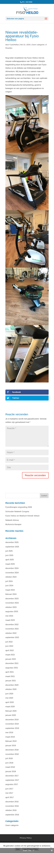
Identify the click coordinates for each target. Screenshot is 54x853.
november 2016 (12, 806)
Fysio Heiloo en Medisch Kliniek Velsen (22, 516)
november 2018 (12, 754)
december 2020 (11, 685)
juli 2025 (9, 551)
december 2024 (11, 568)
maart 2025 (10, 564)
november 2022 (12, 629)
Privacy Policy (26, 838)
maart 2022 (10, 655)
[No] (51, 848)
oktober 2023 (10, 607)
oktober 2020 (10, 689)
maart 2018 (10, 767)
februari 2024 (10, 594)
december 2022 (11, 624)
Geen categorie (38, 45)
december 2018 (11, 750)
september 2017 (12, 780)
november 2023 (12, 603)
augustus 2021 (11, 668)
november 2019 (12, 724)
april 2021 (9, 672)
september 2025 (12, 547)
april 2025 (9, 559)
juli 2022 (9, 642)
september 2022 (12, 637)
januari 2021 (10, 680)
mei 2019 (9, 732)
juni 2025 (9, 555)
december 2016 (11, 802)
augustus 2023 (11, 611)
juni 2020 (9, 694)
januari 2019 (10, 745)
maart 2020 (10, 706)
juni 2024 (9, 585)
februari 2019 (10, 741)
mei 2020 (9, 698)
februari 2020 (10, 711)
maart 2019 (10, 737)
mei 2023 (9, 616)
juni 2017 (9, 789)
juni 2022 (9, 646)
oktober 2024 (10, 577)
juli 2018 (9, 758)
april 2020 (9, 702)
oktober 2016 (10, 810)
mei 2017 (9, 793)
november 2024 (12, 573)
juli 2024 (9, 581)
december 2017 (11, 776)
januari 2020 (10, 715)
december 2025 (11, 542)
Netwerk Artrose (12, 520)
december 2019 (11, 719)
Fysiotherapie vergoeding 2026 (18, 507)
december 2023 (11, 598)
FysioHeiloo (14, 45)
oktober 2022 (10, 633)
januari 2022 (10, 659)
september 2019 (12, 728)
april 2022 (9, 650)
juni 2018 (9, 763)
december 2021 (11, 663)
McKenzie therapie (13, 524)
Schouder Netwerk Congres (17, 511)
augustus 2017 (11, 784)
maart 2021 (10, 676)
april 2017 (9, 797)
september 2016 (12, 815)
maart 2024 (10, 590)
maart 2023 (10, 620)
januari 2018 (10, 771)
